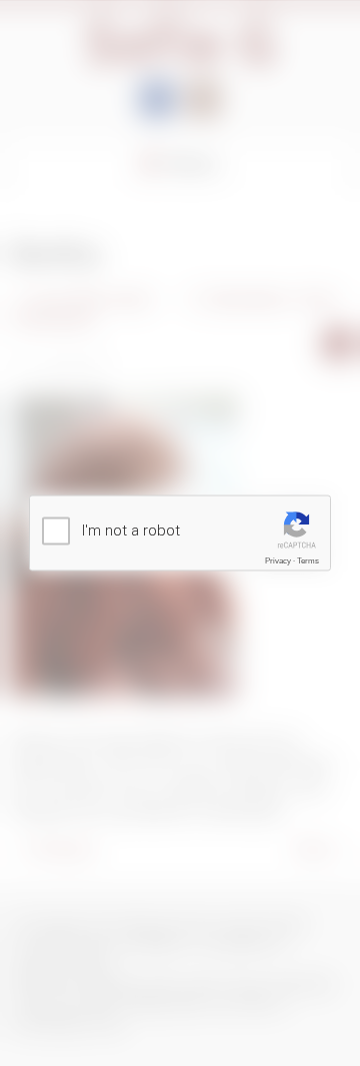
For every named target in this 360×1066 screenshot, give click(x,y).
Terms (308, 560)
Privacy (278, 560)
